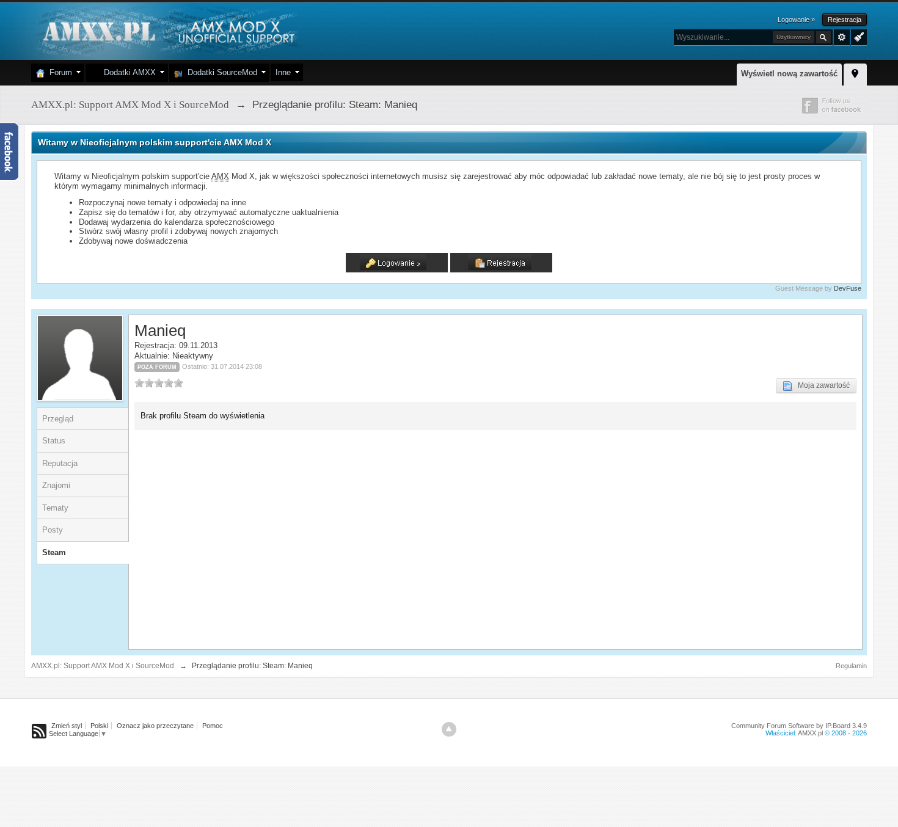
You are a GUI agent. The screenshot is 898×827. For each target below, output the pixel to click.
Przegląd (57, 418)
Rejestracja (844, 19)
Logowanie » (796, 19)
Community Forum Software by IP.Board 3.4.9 (799, 725)
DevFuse (847, 288)
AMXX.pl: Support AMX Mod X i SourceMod (102, 665)
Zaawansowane (842, 37)
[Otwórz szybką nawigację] (855, 73)
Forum (58, 72)
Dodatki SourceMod (220, 72)
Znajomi (56, 485)
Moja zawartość (821, 385)
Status (53, 440)
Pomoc (212, 725)
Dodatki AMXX (127, 72)
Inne (283, 72)
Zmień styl (66, 725)
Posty (52, 529)
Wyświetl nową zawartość (789, 73)
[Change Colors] (857, 36)
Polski (99, 725)
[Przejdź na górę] (449, 729)
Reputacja (60, 463)
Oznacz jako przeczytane (155, 725)
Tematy (55, 507)
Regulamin (851, 665)
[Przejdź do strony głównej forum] (167, 30)
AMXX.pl (810, 733)
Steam (54, 552)
